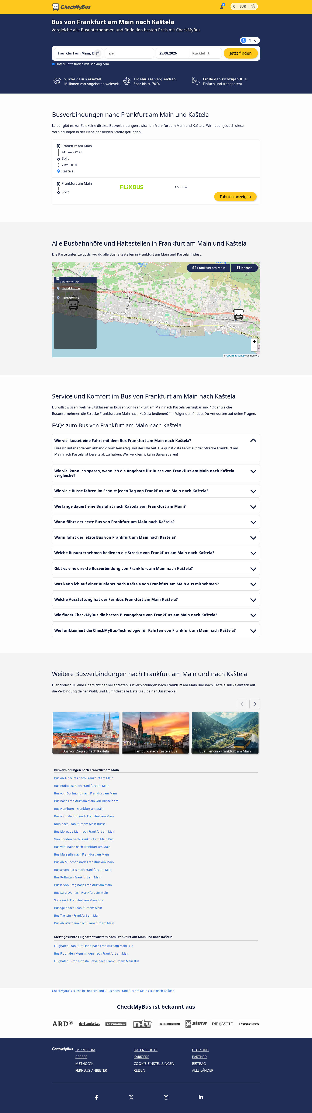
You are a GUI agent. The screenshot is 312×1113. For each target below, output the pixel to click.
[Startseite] (71, 7)
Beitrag (199, 1063)
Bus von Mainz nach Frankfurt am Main (82, 847)
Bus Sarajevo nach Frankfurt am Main (81, 893)
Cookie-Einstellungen (154, 1063)
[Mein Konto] (221, 6)
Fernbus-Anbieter (91, 1070)
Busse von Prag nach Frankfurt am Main (83, 885)
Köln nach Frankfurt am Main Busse (79, 824)
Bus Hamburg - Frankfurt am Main (79, 809)
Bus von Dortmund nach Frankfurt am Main (85, 793)
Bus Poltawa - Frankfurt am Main (77, 877)
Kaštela (246, 268)
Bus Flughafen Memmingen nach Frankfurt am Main (91, 953)
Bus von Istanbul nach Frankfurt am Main (84, 816)
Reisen (139, 1070)
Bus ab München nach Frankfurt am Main (84, 862)
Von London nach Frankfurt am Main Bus (84, 839)
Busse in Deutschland (88, 991)
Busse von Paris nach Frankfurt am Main (83, 870)
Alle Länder (202, 1070)
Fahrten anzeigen (235, 196)
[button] (238, 314)
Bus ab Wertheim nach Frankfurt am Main (84, 923)
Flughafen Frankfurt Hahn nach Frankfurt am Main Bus (93, 946)
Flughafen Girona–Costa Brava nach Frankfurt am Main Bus (96, 961)
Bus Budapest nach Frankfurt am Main (81, 786)
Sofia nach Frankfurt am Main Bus (78, 900)
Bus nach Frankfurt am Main (127, 991)
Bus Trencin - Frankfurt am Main (77, 915)
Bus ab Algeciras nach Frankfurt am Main (83, 778)
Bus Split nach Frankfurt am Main (78, 908)
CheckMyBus (61, 991)
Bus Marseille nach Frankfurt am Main (81, 854)
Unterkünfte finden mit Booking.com (82, 64)
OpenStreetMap (235, 355)
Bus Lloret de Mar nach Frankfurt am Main (84, 831)
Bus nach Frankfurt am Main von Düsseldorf (86, 801)
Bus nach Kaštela (162, 991)
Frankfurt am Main (210, 268)
